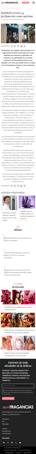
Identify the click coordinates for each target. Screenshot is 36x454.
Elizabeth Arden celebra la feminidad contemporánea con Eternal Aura (16, 354)
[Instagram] (8, 442)
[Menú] (33, 2)
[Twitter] (16, 442)
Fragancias (5, 419)
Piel (3, 421)
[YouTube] (20, 442)
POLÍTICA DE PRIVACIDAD (10, 450)
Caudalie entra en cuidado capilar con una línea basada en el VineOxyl (27, 215)
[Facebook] (4, 442)
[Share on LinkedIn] (21, 46)
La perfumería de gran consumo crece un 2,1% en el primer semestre (17, 255)
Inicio (2, 8)
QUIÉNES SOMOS (9, 452)
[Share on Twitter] (14, 46)
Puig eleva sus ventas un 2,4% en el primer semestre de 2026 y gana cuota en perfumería (18, 272)
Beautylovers (6, 431)
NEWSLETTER (27, 452)
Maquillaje (5, 424)
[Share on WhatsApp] (24, 46)
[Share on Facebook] (11, 46)
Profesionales (8, 8)
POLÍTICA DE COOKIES (24, 450)
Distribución (17, 8)
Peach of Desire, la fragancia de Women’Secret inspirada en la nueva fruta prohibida (19, 331)
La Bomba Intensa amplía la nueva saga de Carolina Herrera (18, 308)
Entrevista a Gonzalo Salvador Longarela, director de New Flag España (10, 216)
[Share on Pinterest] (18, 46)
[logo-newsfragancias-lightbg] (9, 3)
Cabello (4, 428)
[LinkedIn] (12, 442)
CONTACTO (19, 452)
